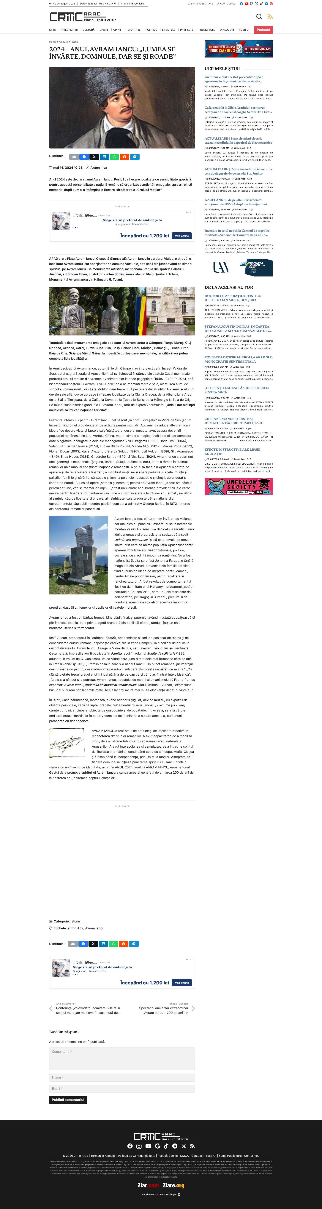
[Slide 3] (77, 227)
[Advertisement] (122, 853)
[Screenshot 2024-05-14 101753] (73, 311)
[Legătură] (270, 16)
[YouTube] (246, 3)
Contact (196, 1155)
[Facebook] (241, 3)
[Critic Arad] (83, 17)
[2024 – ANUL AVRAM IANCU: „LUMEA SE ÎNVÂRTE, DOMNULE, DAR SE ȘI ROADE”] (122, 69)
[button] (259, 17)
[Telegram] (266, 3)
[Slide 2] (75, 227)
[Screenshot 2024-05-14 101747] (122, 311)
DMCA (184, 1155)
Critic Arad (239, 148)
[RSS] (192, 1146)
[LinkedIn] (179, 1194)
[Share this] (84, 157)
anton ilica (75, 928)
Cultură (63, 41)
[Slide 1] (73, 227)
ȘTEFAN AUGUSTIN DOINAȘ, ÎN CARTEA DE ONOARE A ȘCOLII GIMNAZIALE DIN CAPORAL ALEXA (237, 331)
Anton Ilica (98, 167)
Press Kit (210, 1155)
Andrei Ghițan (169, 1194)
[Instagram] (251, 4)
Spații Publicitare (230, 1155)
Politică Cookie (168, 1155)
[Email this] (74, 157)
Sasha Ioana (240, 86)
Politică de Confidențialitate (136, 1155)
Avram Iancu (94, 928)
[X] (256, 3)
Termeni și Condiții (103, 1155)
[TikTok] (261, 3)
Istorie (74, 41)
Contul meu (251, 1155)
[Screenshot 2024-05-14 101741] (170, 311)
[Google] (271, 3)
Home (52, 41)
